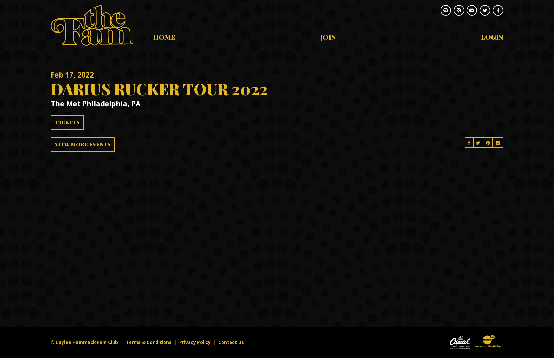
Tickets (67, 122)
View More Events (83, 144)
